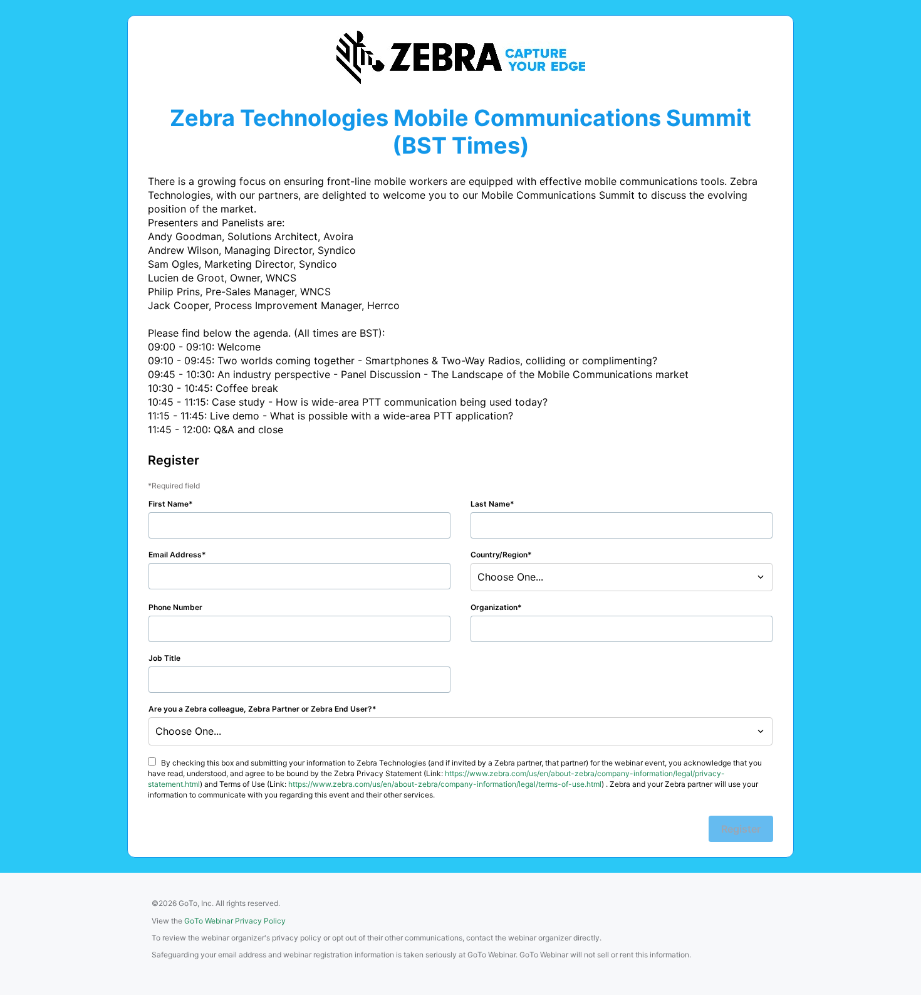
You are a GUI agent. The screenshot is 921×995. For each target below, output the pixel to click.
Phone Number (175, 607)
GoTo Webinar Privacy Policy (235, 920)
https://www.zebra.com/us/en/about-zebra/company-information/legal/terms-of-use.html (444, 784)
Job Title (164, 658)
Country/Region (499, 554)
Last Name (490, 503)
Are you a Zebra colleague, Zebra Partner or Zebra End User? (260, 708)
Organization (494, 607)
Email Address (175, 554)
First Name (168, 503)
